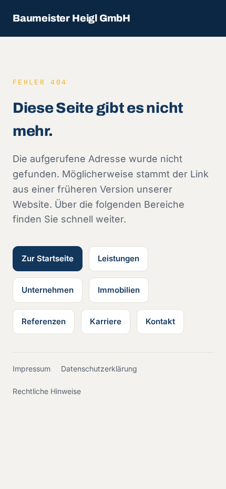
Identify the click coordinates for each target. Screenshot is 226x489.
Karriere (105, 321)
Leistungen (118, 258)
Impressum (31, 368)
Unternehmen (48, 290)
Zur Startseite (48, 258)
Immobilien (119, 290)
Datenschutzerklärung (99, 368)
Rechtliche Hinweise (47, 391)
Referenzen (44, 321)
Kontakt (160, 321)
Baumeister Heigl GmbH (71, 18)
